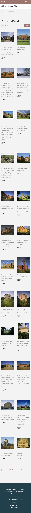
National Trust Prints (17, 499)
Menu (5, 1)
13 (12, 470)
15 (18, 470)
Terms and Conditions (18, 489)
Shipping (19, 493)
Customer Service (10, 491)
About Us (8, 489)
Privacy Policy (11, 493)
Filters (27, 25)
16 (21, 470)
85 (26, 470)
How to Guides (20, 491)
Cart (28, 1)
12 (10, 470)
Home (2, 11)
